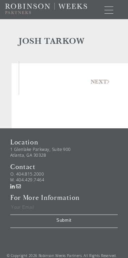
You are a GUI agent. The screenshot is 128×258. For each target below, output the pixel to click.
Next (99, 82)
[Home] (46, 8)
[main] (64, 73)
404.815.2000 (30, 174)
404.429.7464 (30, 180)
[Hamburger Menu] (109, 9)
